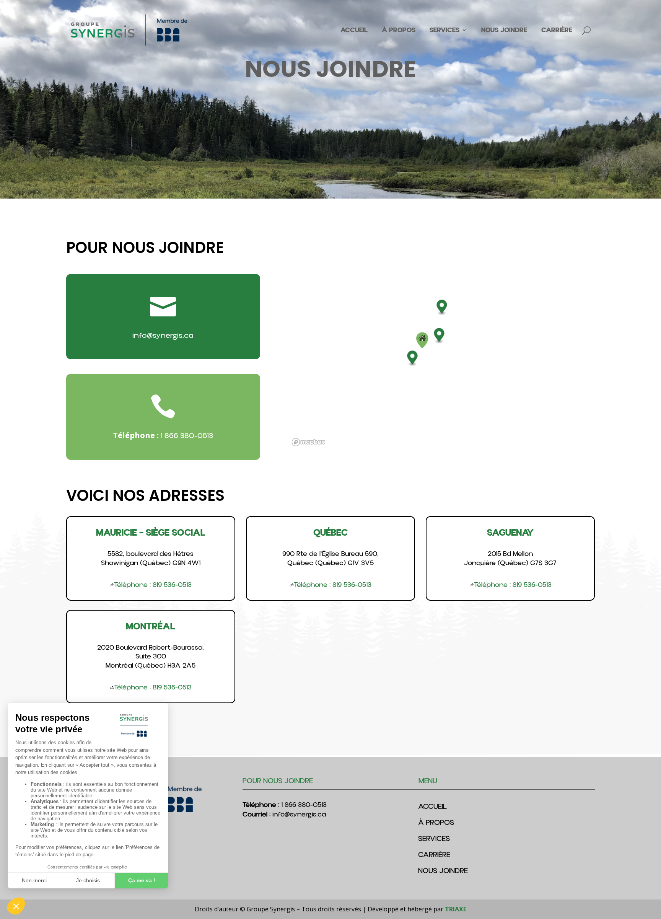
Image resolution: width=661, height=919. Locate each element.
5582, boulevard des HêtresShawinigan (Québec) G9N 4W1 (150, 558)
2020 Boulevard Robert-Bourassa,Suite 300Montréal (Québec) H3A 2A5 (150, 656)
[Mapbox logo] (308, 442)
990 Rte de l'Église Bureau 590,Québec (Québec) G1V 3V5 (330, 558)
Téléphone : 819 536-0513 (153, 585)
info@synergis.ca (163, 335)
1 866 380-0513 (187, 435)
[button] (422, 340)
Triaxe (455, 909)
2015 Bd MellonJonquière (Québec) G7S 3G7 (510, 558)
